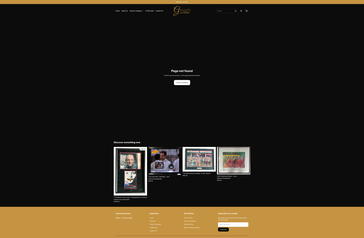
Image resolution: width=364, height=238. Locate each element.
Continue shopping (182, 82)
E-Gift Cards (150, 11)
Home (118, 11)
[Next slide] (144, 171)
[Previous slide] (116, 171)
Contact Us (159, 11)
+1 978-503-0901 (126, 218)
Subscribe (223, 229)
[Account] (241, 11)
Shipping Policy (188, 224)
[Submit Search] (235, 11)
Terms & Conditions (190, 221)
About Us (125, 11)
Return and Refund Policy (192, 227)
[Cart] (246, 11)
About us (152, 221)
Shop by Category (136, 11)
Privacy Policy (193, 218)
